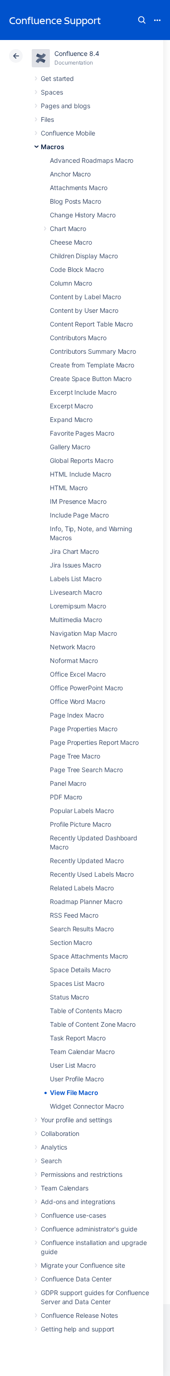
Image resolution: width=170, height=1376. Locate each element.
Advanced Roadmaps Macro (91, 160)
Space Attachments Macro (89, 956)
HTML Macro (68, 488)
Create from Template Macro (92, 365)
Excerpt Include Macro (83, 392)
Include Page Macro (79, 515)
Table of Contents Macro (86, 1010)
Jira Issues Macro (75, 565)
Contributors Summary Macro (93, 351)
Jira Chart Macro (74, 551)
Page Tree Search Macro (86, 769)
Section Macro (71, 942)
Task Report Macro (78, 1038)
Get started (57, 78)
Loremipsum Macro (78, 606)
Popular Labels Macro (82, 810)
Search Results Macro (82, 929)
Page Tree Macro (75, 756)
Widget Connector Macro (86, 1106)
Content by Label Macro (85, 297)
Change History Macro (83, 215)
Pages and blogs (65, 106)
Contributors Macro (78, 337)
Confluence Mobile (68, 133)
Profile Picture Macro (80, 824)
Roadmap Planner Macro (86, 901)
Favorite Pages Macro (82, 433)
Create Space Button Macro (90, 378)
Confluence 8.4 (76, 53)
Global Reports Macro (81, 460)
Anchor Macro (70, 174)
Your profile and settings (76, 1120)
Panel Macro (68, 783)
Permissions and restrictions (81, 1174)
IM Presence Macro (78, 501)
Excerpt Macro (71, 406)
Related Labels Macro (82, 888)
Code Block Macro (77, 269)
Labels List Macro (76, 579)
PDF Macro (66, 797)
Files (47, 119)
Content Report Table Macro (91, 324)
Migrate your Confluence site (83, 1265)
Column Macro (71, 283)
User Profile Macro (77, 1079)
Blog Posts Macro (75, 201)
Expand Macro (71, 419)
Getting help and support (77, 1329)
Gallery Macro (70, 447)
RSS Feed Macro (74, 915)
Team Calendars (64, 1188)
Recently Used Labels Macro (92, 874)
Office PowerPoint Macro (86, 688)
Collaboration (60, 1133)
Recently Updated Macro (86, 860)
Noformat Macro (74, 660)
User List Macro (73, 1065)
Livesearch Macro (76, 592)
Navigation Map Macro (83, 633)
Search (142, 20)
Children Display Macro (83, 256)
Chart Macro (68, 228)
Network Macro (72, 647)
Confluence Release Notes (79, 1315)
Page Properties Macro (83, 729)
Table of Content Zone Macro (93, 1024)
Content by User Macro (84, 310)
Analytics (54, 1147)
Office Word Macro (77, 701)
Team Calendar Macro (82, 1051)
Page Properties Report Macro (94, 742)
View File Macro (74, 1092)
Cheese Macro (71, 242)
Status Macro (69, 997)
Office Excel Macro (78, 674)
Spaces (52, 92)
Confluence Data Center (76, 1279)
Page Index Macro (77, 715)
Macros (52, 147)
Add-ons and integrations (78, 1201)
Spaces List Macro (77, 983)
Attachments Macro (78, 187)
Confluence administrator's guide (89, 1229)
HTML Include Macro (80, 474)
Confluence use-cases (73, 1215)
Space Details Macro (80, 970)
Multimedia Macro (76, 619)
